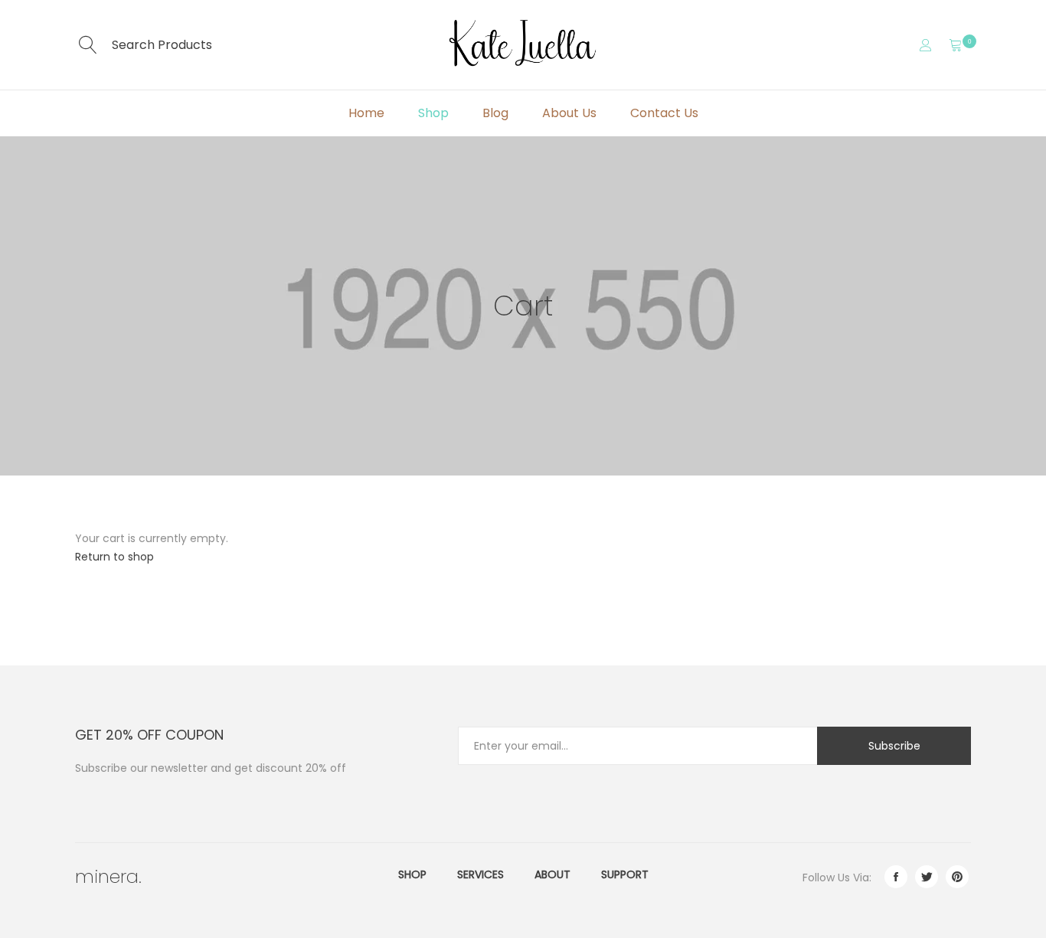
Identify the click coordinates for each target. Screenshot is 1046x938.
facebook (895, 876)
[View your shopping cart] (955, 45)
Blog (495, 113)
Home (366, 113)
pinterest (957, 876)
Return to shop (114, 556)
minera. (108, 876)
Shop (433, 113)
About (552, 874)
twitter (926, 876)
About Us (569, 113)
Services (480, 874)
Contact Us (664, 113)
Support (625, 874)
